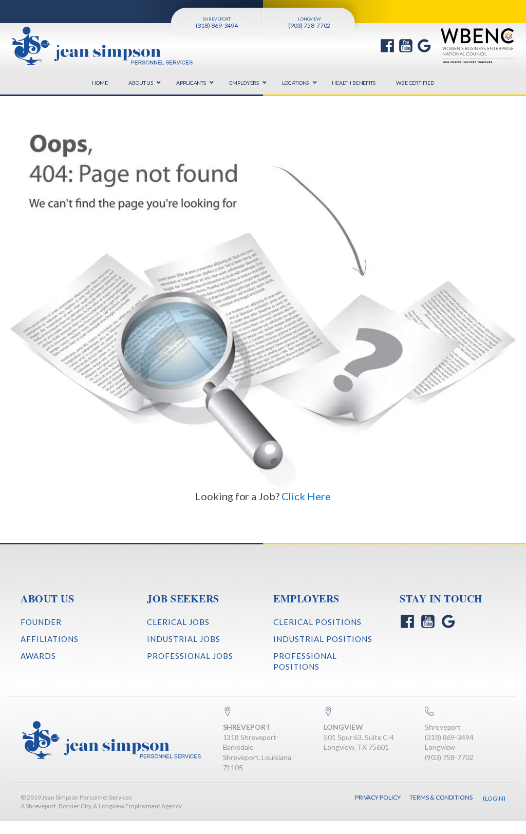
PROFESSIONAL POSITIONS (305, 661)
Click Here (306, 496)
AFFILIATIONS (50, 638)
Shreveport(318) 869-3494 (449, 732)
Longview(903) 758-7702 (449, 752)
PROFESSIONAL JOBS (190, 655)
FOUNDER (41, 622)
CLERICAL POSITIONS (317, 622)
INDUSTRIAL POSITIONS (322, 638)
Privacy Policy (378, 797)
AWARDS (38, 655)
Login (494, 798)
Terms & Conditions (440, 797)
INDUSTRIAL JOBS (183, 638)
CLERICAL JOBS (178, 622)
